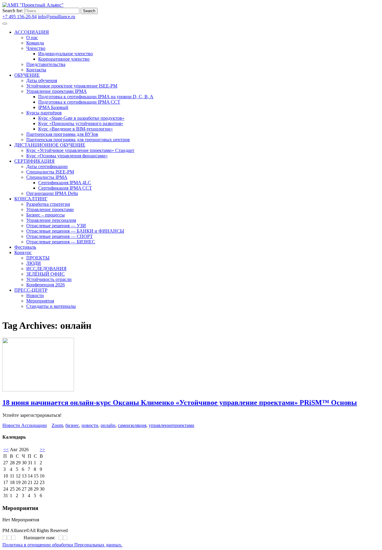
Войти (83, 16)
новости (89, 425)
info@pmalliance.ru (56, 16)
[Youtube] (158, 169)
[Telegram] (156, 169)
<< (6, 449)
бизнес (72, 425)
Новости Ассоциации (24, 425)
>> (42, 449)
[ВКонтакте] (154, 169)
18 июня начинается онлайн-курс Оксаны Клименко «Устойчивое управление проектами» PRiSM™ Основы (179, 402)
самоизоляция (132, 425)
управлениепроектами (171, 425)
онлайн (108, 425)
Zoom (57, 425)
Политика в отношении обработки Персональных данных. (62, 544)
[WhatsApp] (60, 538)
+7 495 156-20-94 (19, 16)
